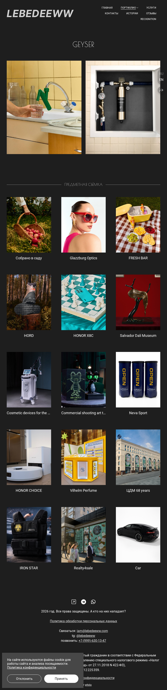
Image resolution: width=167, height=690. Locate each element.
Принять (61, 679)
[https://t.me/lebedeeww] (83, 602)
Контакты (111, 13)
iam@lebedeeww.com (92, 631)
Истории (132, 13)
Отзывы (151, 13)
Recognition (148, 19)
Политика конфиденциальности (90, 678)
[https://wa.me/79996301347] (93, 602)
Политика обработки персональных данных (83, 621)
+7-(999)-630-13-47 (92, 641)
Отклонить (24, 679)
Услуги (151, 7)
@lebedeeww (85, 636)
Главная (107, 7)
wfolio (88, 684)
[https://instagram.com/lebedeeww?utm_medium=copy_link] (73, 602)
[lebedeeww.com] (40, 13)
